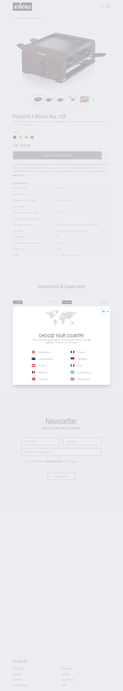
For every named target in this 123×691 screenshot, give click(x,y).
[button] (103, 311)
